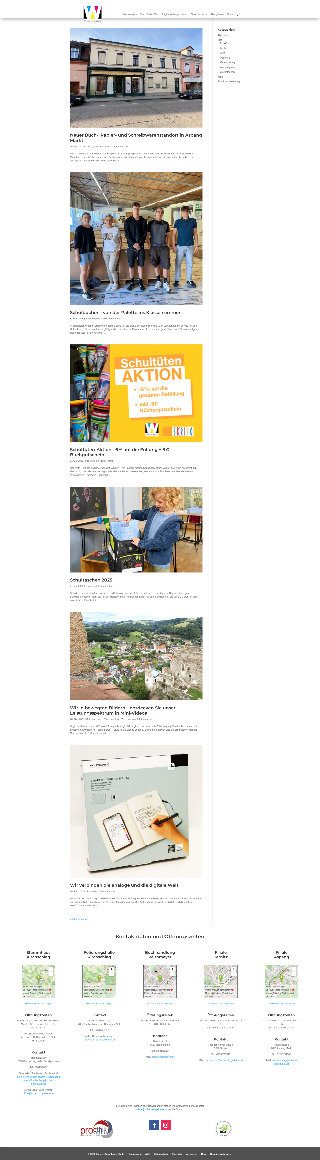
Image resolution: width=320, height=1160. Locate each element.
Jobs (220, 76)
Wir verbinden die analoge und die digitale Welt (124, 885)
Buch (89, 146)
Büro (96, 146)
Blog (220, 39)
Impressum (135, 1154)
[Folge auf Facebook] (154, 1125)
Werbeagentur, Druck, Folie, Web (140, 14)
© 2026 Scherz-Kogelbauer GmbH (106, 1154)
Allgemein (223, 35)
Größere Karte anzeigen (38, 1003)
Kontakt (231, 14)
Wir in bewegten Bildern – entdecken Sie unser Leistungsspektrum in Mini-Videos (123, 710)
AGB (147, 1154)
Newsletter (192, 1154)
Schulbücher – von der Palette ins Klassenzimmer (125, 312)
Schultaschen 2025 (91, 580)
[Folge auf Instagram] (166, 1125)
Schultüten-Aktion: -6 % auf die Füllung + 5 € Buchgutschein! (119, 452)
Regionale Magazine (173, 14)
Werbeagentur (128, 719)
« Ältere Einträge (79, 919)
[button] (7, 1152)
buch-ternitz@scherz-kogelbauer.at (224, 1060)
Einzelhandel (197, 14)
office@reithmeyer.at (163, 1056)
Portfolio (177, 1154)
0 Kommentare (120, 146)
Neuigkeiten (217, 14)
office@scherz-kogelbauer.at (38, 1093)
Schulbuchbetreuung (229, 81)
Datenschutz (161, 1154)
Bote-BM (91, 719)
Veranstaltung (227, 62)
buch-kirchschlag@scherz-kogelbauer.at (38, 1076)
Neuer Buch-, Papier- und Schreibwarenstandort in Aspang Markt (136, 137)
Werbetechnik (227, 71)
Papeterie (105, 146)
